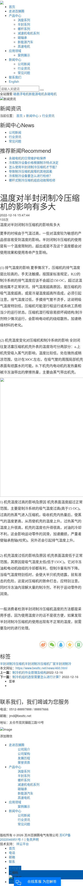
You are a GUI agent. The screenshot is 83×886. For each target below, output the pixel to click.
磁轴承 (22, 37)
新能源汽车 (25, 42)
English (14, 81)
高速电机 (24, 46)
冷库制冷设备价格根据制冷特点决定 (33, 162)
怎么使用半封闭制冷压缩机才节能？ (33, 167)
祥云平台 (22, 844)
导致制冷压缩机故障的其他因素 (30, 171)
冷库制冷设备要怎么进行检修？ (30, 175)
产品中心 (15, 15)
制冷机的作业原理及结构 (29, 672)
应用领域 (15, 50)
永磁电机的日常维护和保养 (27, 158)
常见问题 (24, 72)
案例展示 (24, 55)
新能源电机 (36, 94)
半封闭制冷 (63, 663)
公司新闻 (24, 64)
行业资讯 (24, 68)
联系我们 (15, 77)
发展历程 (24, 758)
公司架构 (24, 753)
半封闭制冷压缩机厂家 (40, 663)
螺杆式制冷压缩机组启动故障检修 (32, 180)
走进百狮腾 (16, 11)
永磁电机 (50, 94)
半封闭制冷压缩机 (12, 663)
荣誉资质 (24, 762)
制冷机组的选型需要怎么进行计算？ (37, 677)
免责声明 (32, 839)
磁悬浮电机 (21, 94)
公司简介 (24, 749)
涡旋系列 (24, 20)
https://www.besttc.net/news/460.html (41, 668)
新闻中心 (15, 59)
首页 (12, 6)
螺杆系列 (24, 28)
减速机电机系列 (28, 33)
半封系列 (24, 24)
